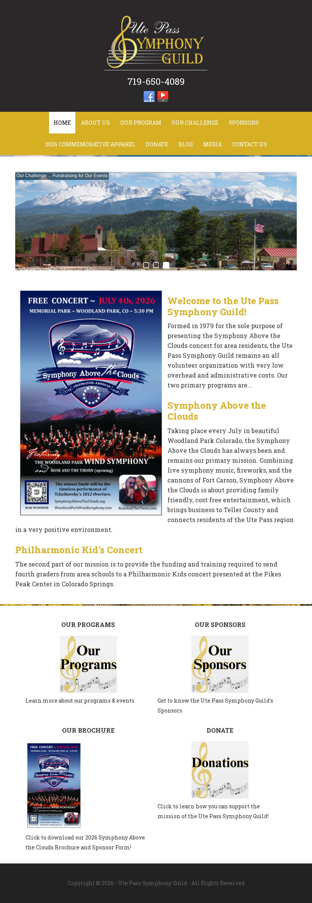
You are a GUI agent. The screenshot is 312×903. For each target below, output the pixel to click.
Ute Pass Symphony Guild (156, 42)
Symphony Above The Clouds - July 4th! (57, 175)
